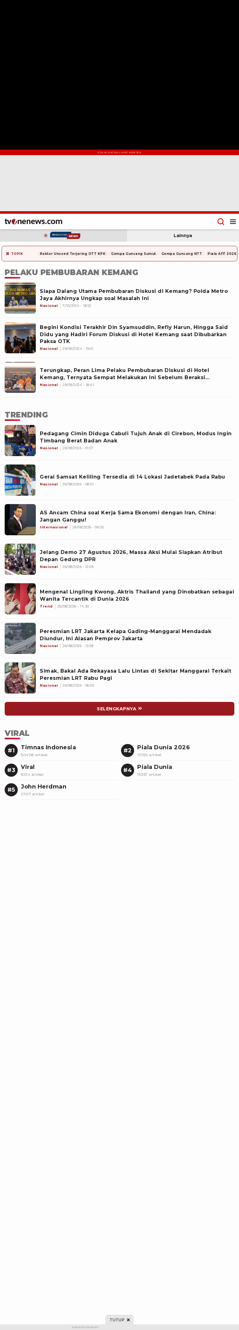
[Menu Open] (233, 221)
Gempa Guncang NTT (182, 254)
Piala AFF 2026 (222, 254)
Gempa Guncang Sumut (133, 254)
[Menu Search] (221, 221)
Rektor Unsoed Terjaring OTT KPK (73, 254)
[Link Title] (20, 440)
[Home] (33, 221)
